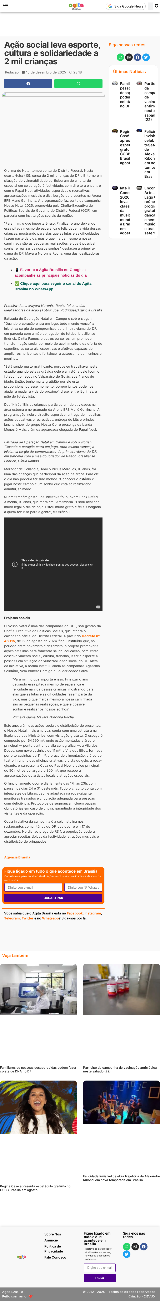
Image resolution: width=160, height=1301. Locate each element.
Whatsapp (50, 918)
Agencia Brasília (17, 857)
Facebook (75, 913)
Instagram (93, 913)
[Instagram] (129, 57)
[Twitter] (146, 57)
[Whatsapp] (120, 57)
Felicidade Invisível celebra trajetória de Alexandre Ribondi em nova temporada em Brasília (121, 1178)
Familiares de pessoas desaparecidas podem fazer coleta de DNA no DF (38, 1069)
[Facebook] (137, 57)
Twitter (28, 918)
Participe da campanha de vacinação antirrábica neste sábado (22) (120, 1069)
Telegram (12, 918)
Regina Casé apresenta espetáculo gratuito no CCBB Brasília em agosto (130, 147)
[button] (28, 83)
